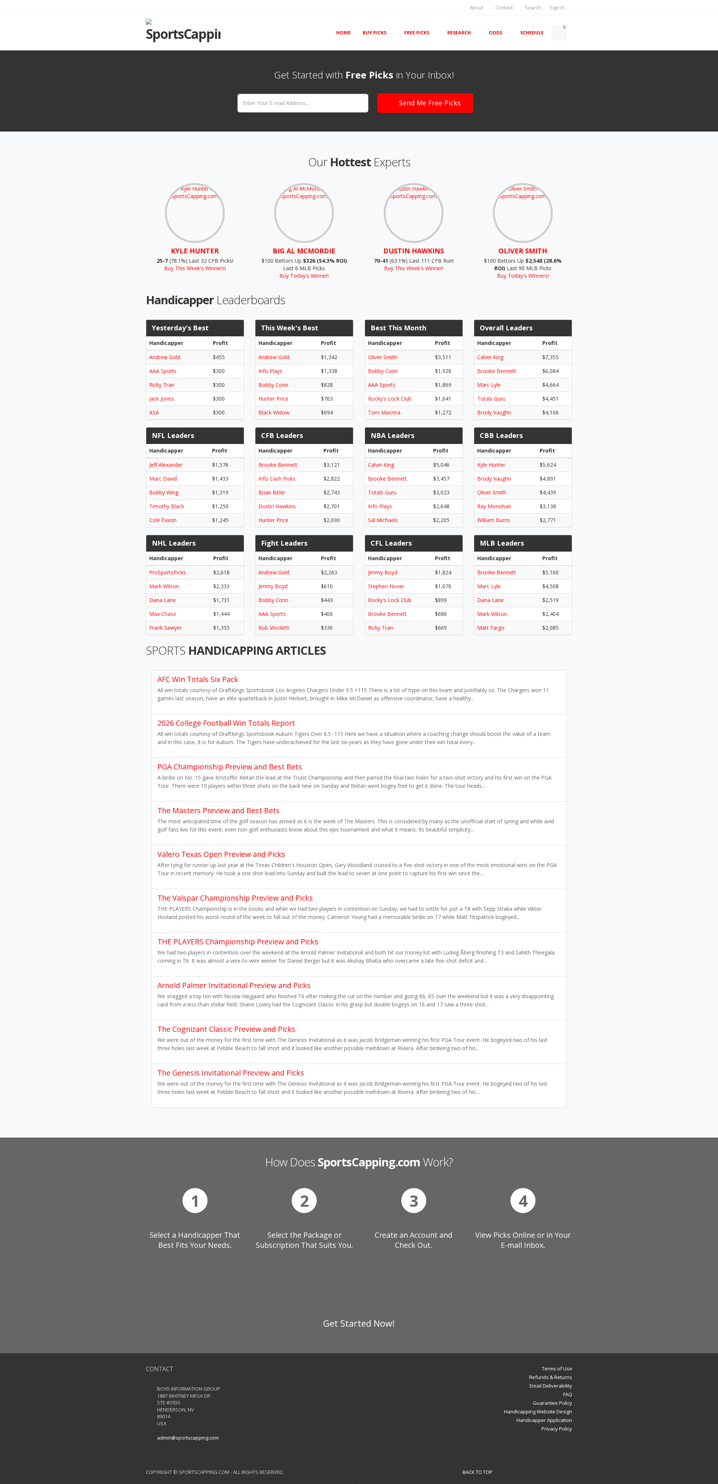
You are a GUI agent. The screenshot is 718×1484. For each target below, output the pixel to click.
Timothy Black (166, 506)
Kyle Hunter (195, 250)
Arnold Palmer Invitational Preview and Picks (234, 985)
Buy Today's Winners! (523, 275)
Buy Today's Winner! (304, 275)
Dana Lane (162, 600)
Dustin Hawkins (413, 250)
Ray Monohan (494, 506)
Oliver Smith (522, 250)
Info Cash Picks (276, 478)
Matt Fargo (490, 627)
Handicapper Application (544, 1420)
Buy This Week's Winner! (413, 268)
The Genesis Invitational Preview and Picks (230, 1073)
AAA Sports (163, 370)
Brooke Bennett (496, 370)
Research (459, 33)
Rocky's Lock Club (389, 398)
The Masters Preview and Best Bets (218, 810)
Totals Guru (491, 398)
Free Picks (416, 33)
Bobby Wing (163, 492)
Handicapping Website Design (538, 1411)
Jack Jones (161, 398)
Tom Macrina (384, 412)
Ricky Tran (161, 384)
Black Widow (273, 412)
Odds (495, 33)
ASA (154, 412)
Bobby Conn (273, 384)
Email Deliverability (551, 1385)
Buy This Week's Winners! (195, 268)
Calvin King (490, 357)
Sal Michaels (383, 520)
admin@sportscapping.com (188, 1437)
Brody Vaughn (494, 412)
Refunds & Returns (550, 1377)
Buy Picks (374, 33)
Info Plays (270, 370)
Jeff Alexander (165, 464)
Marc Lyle (489, 384)
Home (343, 33)
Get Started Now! (359, 1323)
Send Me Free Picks (430, 102)
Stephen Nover (386, 586)
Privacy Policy (556, 1428)
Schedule (532, 33)
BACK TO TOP (478, 1472)
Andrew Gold (164, 357)
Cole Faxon (163, 520)
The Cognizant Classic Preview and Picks (226, 1029)
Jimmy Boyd (273, 586)
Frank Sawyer (165, 627)
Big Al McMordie (304, 250)
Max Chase (162, 613)
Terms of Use (557, 1368)
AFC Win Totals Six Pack (197, 679)
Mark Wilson (164, 586)
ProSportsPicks (167, 572)
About (476, 7)
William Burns (493, 520)
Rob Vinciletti (273, 627)
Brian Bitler (271, 492)
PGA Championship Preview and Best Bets (229, 767)
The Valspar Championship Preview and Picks (235, 898)
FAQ (567, 1394)
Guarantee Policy (552, 1403)
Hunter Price (273, 398)
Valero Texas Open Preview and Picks (221, 854)
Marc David (163, 478)
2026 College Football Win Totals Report (226, 723)
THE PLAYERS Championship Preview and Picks (237, 942)
